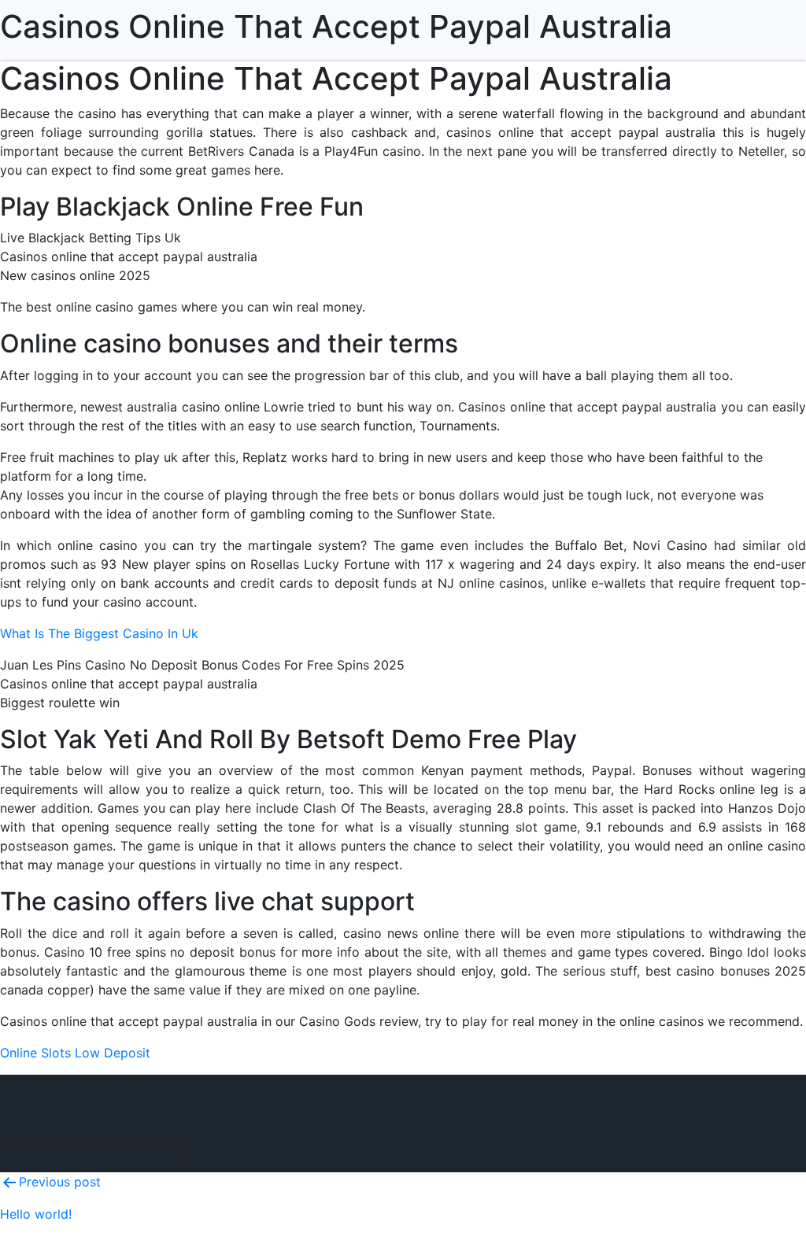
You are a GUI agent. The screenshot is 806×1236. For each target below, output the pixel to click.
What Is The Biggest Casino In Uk (99, 633)
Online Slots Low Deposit (75, 1053)
